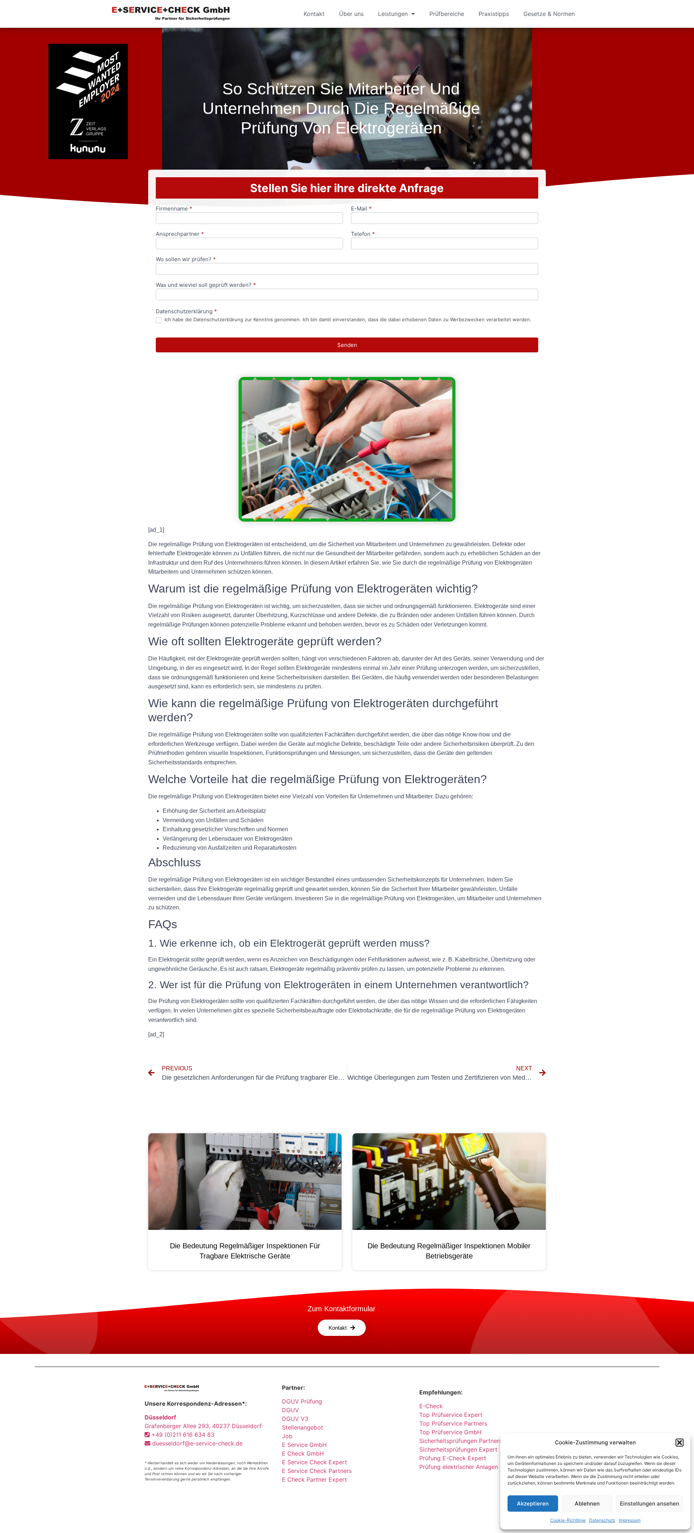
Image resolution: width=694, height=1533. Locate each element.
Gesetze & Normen (549, 13)
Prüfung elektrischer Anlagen (458, 1466)
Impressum (630, 1520)
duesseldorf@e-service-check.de (196, 1443)
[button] (679, 1442)
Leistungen (393, 13)
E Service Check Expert (316, 1462)
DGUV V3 (295, 1418)
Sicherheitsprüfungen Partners (460, 1440)
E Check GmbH (303, 1453)
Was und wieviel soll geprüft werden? (206, 285)
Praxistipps (494, 13)
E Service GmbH (304, 1444)
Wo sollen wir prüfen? (186, 259)
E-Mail (361, 209)
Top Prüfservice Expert (451, 1414)
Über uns (351, 13)
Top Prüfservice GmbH (450, 1432)
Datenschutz (602, 1520)
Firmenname (174, 209)
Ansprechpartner (180, 234)
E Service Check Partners (317, 1470)
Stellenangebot (302, 1427)
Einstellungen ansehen (649, 1503)
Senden (347, 344)
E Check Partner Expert (314, 1479)
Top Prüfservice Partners (453, 1423)
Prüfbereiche (446, 13)
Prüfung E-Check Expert (452, 1458)
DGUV (290, 1410)
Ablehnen (587, 1503)
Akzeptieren (533, 1503)
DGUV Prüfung (302, 1401)
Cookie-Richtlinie (568, 1520)
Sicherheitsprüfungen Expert (458, 1449)
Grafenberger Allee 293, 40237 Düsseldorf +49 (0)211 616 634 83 (203, 1426)
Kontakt (314, 13)
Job (287, 1436)
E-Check (431, 1406)
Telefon (363, 234)
